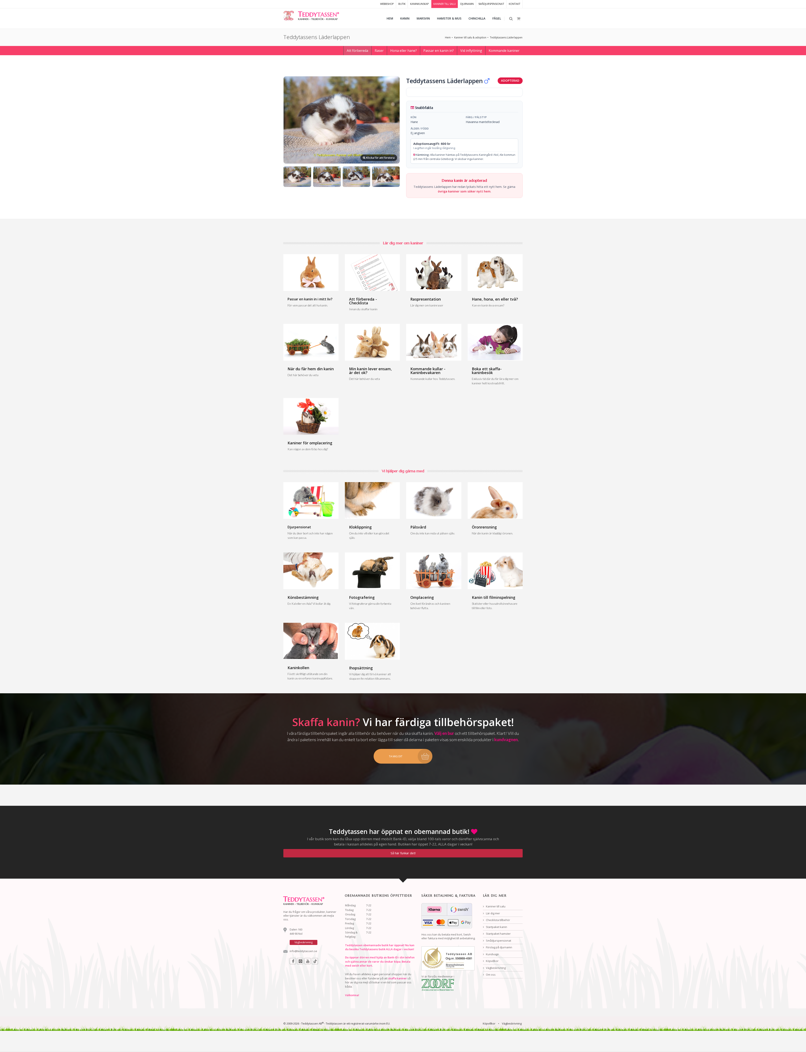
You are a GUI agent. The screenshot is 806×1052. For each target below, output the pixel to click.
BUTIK (402, 4)
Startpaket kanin (496, 927)
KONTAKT (514, 4)
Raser (379, 50)
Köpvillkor (492, 961)
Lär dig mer (492, 913)
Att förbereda (357, 50)
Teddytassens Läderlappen (506, 37)
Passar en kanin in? (438, 50)
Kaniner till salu (495, 906)
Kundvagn (492, 954)
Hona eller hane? (403, 50)
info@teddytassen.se (303, 951)
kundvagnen (506, 739)
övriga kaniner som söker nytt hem (464, 191)
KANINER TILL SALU (444, 4)
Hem (448, 37)
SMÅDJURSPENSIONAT (491, 4)
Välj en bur (444, 733)
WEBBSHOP (387, 4)
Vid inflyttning (471, 50)
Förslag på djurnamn (498, 947)
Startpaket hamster (498, 934)
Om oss (490, 974)
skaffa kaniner (397, 978)
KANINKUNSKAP (419, 4)
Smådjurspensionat (498, 940)
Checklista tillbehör (497, 920)
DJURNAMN (467, 4)
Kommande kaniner (504, 50)
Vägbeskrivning (495, 968)
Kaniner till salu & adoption (470, 37)
